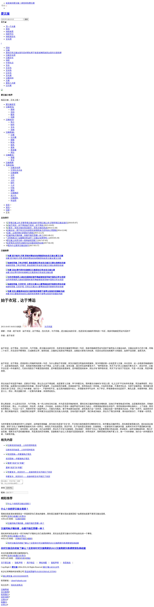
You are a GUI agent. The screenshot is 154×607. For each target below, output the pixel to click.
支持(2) (11, 516)
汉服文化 (9, 58)
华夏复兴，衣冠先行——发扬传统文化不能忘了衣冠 (28, 476)
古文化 (9, 68)
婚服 (12, 140)
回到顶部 (5, 597)
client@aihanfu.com (18, 581)
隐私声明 (18, 563)
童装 (12, 147)
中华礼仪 (9, 63)
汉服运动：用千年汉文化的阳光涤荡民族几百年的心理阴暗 (32, 230)
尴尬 (30, 539)
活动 (8, 48)
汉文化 (9, 73)
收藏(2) (17, 536)
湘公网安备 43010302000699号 (15, 576)
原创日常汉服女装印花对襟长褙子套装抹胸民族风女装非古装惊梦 (34, 53)
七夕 (12, 185)
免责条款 (67, 563)
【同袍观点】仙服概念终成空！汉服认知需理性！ (28, 238)
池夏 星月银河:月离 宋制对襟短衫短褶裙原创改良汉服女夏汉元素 (33, 258)
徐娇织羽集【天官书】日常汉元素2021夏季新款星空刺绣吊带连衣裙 (35, 287)
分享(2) (4, 605)
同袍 (18, 539)
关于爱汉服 (6, 563)
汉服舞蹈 (14, 193)
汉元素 (9, 85)
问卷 (23, 558)
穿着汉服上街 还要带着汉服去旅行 (52, 223)
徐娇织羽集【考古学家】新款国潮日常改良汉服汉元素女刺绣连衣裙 (35, 265)
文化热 (9, 70)
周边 (12, 152)
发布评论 (9, 488)
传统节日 (9, 34)
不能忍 (24, 539)
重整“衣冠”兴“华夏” (14, 468)
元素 (8, 80)
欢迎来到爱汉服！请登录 (16, 3)
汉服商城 (10, 132)
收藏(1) (17, 516)
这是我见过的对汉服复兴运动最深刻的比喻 (25, 243)
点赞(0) (4, 600)
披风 (12, 145)
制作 (12, 125)
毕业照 (13, 200)
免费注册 (31, 3)
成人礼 (13, 195)
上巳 (12, 180)
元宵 (12, 175)
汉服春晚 (14, 173)
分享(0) (23, 516)
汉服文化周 (10, 55)
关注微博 (5, 592)
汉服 (8, 50)
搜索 (26, 19)
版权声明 (55, 563)
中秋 (12, 188)
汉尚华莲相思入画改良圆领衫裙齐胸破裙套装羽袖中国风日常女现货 (35, 280)
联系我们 (5, 595)
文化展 (9, 75)
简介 (12, 122)
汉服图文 (10, 155)
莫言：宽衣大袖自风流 (37, 228)
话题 (12, 117)
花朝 (12, 178)
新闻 (12, 109)
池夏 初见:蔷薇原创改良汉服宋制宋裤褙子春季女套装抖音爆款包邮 (34, 294)
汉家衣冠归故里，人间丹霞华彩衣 (20, 450)
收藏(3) (17, 556)
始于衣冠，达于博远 (35, 225)
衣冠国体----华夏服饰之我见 (17, 459)
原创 (8, 29)
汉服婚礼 (14, 198)
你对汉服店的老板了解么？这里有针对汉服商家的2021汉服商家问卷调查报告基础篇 (43, 548)
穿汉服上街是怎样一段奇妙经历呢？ (22, 240)
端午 (12, 183)
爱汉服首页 (10, 104)
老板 (28, 558)
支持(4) (11, 556)
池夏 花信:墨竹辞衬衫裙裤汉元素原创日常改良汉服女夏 (29, 272)
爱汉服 (5, 13)
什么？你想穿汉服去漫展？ (14, 509)
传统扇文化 (10, 37)
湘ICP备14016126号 (51, 567)
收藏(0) (4, 602)
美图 (12, 157)
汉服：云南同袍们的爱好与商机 (20, 233)
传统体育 (9, 31)
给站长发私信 (17, 585)
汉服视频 (9, 163)
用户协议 (30, 563)
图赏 (12, 115)
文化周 (9, 39)
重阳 (12, 190)
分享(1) (23, 536)
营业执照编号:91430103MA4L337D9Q (40, 572)
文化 (8, 65)
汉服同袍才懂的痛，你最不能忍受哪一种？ (25, 235)
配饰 (12, 142)
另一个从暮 (10, 26)
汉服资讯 (10, 107)
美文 (12, 160)
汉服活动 (9, 78)
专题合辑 (10, 165)
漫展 (23, 519)
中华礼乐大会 (16, 170)
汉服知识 (10, 120)
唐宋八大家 (10, 83)
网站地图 (43, 563)
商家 (18, 558)
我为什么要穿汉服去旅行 (18, 245)
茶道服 (13, 150)
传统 (8, 60)
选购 (12, 130)
